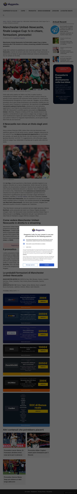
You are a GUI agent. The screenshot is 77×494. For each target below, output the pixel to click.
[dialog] (38, 247)
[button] (38, 247)
